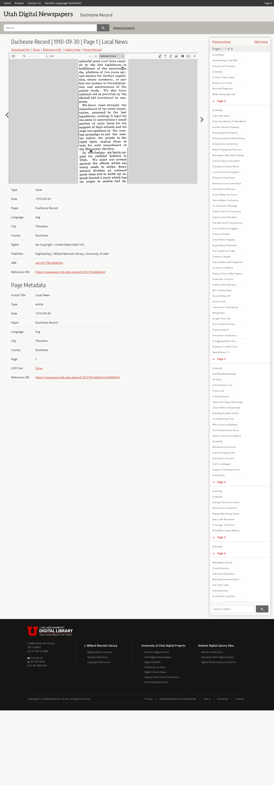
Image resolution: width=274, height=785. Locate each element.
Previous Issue (221, 41)
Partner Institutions (212, 652)
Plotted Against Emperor (225, 132)
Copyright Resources (98, 662)
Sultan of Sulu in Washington (227, 273)
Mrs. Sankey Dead (221, 290)
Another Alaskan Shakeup (225, 127)
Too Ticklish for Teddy (223, 251)
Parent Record (93, 49)
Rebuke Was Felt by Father (226, 513)
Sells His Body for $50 (223, 452)
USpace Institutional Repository (161, 677)
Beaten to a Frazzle (222, 82)
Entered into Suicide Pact (225, 143)
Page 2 (221, 101)
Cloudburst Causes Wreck (225, 166)
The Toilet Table (220, 585)
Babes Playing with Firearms (227, 149)
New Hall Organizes (222, 88)
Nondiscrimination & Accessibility (178, 699)
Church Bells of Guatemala (226, 407)
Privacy (149, 699)
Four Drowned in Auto (223, 324)
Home (7, 3)
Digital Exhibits (152, 662)
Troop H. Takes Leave (223, 77)
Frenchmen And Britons (224, 335)
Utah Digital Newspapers (157, 657)
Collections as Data (154, 667)
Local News (218, 54)
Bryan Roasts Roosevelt (224, 245)
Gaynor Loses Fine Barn (224, 217)
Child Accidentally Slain (224, 284)
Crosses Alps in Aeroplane (226, 160)
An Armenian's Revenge (224, 205)
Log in (268, 3)
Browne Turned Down (223, 177)
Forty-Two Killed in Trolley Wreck (229, 121)
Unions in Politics (221, 234)
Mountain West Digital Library (217, 657)
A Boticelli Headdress (223, 573)
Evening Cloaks (220, 590)
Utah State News (221, 115)
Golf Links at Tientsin (223, 458)
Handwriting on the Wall (224, 60)
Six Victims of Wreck (222, 267)
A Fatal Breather (220, 396)
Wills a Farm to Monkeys (225, 424)
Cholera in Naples (221, 256)
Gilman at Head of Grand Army (228, 138)
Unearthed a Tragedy (223, 239)
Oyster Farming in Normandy (227, 402)
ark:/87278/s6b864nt (49, 263)
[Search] (103, 27)
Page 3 (221, 359)
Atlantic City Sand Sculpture (226, 435)
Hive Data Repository (156, 682)
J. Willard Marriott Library (41, 643)
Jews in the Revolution (223, 519)
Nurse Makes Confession (225, 200)
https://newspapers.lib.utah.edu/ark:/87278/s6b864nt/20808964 (77, 377)
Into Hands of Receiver (224, 189)
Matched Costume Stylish (225, 579)
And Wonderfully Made (224, 373)
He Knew (217, 379)
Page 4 (221, 482)
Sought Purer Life (221, 318)
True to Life (218, 390)
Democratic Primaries (223, 66)
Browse (19, 3)
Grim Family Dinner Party (225, 430)
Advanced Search (124, 28)
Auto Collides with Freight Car (227, 262)
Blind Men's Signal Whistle (226, 530)
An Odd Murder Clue (223, 418)
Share (36, 49)
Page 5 (221, 537)
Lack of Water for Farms (224, 194)
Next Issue (261, 41)
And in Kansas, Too (222, 385)
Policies (239, 699)
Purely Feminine (220, 568)
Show (38, 368)
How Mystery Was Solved (225, 413)
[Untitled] (217, 71)
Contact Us (34, 3)
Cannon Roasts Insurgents (226, 172)
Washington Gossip (222, 562)
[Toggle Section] (213, 101)
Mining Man (218, 312)
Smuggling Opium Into (223, 341)
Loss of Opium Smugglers (225, 228)
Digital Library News (155, 672)
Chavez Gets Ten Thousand (226, 211)
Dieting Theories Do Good (225, 502)
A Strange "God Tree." (223, 525)
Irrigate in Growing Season (226, 469)
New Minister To (220, 352)
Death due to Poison (222, 279)
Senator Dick (219, 301)
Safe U (206, 699)
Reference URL (52, 49)
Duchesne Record (96, 15)
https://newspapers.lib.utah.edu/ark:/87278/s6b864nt (70, 272)
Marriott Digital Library (156, 652)
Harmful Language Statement (63, 3)
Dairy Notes (218, 475)
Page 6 (221, 553)
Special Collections (97, 657)
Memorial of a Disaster (224, 447)
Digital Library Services (99, 652)
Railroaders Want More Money (228, 155)
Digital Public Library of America (218, 662)
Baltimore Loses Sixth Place (226, 183)
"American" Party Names (225, 307)
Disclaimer (223, 699)
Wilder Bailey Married (223, 94)
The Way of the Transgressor (227, 222)
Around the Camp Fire (223, 596)
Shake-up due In (220, 329)
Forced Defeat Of (221, 295)
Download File (20, 49)
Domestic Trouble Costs (224, 346)
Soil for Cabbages (221, 464)
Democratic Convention (224, 508)
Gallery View (72, 49)
